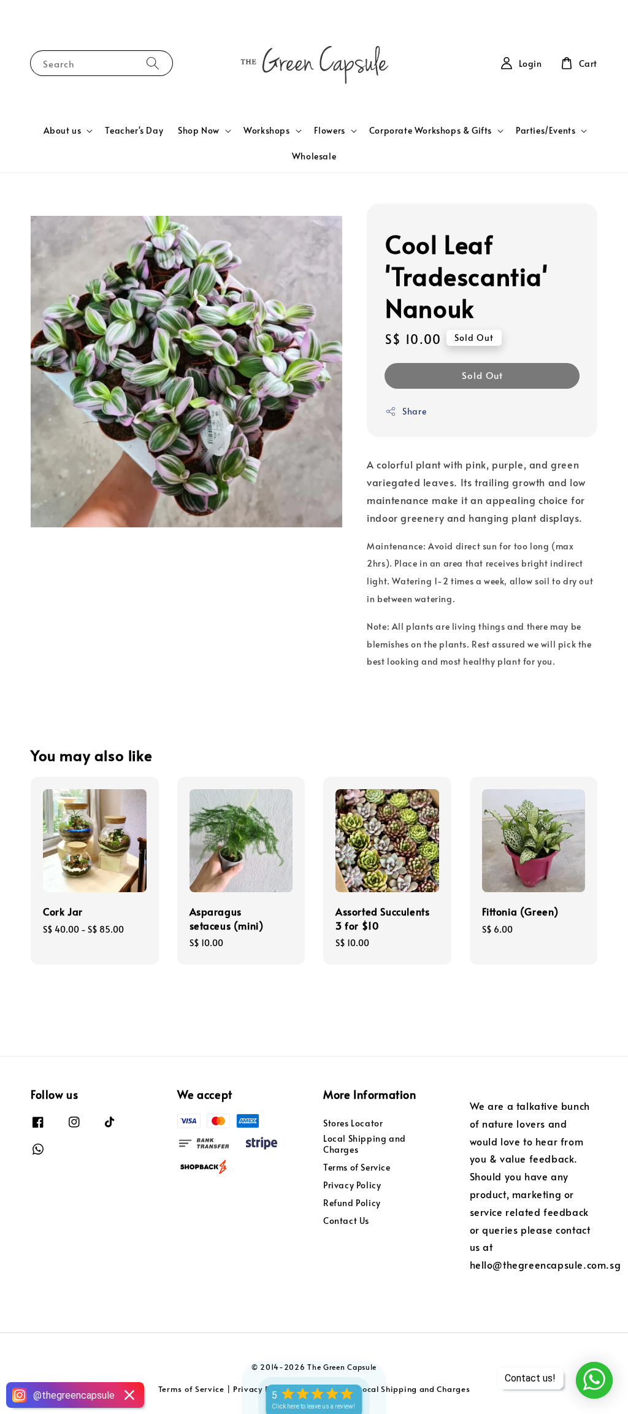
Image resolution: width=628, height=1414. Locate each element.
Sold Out (482, 375)
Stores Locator (353, 1123)
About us (63, 130)
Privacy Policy (352, 1185)
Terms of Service (357, 1167)
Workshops (266, 130)
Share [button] (414, 411)
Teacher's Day (134, 130)
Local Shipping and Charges (364, 1144)
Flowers (329, 130)
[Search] (152, 63)
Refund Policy (352, 1203)
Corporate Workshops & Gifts (430, 130)
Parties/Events (545, 130)
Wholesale (314, 156)
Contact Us (346, 1220)
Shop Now (199, 130)
